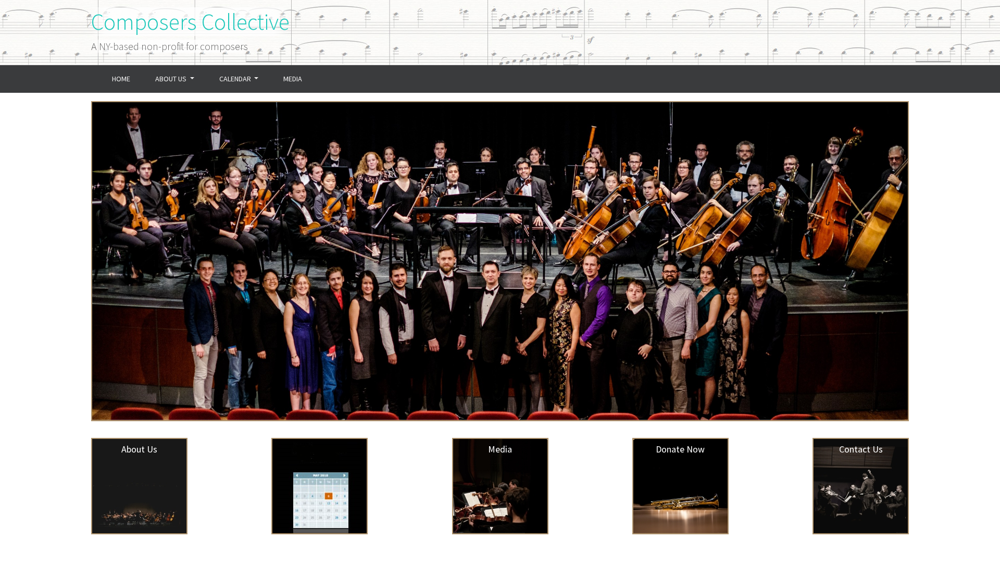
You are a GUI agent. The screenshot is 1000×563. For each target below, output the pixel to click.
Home (127, 78)
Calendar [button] (236, 78)
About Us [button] (171, 78)
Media (292, 78)
